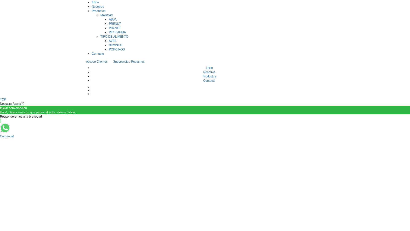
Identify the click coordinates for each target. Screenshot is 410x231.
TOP (3, 99)
